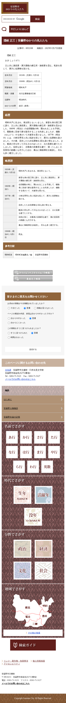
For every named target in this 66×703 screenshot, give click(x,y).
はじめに (8, 399)
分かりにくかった (18, 323)
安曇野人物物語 (11, 408)
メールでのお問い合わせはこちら (20, 379)
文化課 (8, 370)
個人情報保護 (39, 661)
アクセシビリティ (12, 664)
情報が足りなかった (45, 308)
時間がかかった (17, 337)
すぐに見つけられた (19, 333)
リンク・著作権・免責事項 (16, 661)
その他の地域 (34, 633)
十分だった (15, 308)
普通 (28, 308)
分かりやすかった (18, 318)
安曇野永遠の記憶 (12, 417)
